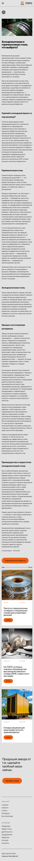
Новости (5, 808)
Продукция (6, 826)
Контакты (5, 843)
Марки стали (7, 829)
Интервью (6, 813)
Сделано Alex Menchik (10, 856)
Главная (5, 805)
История (5, 840)
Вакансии (5, 837)
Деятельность (7, 832)
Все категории (7, 816)
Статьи (4, 811)
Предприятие (7, 835)
